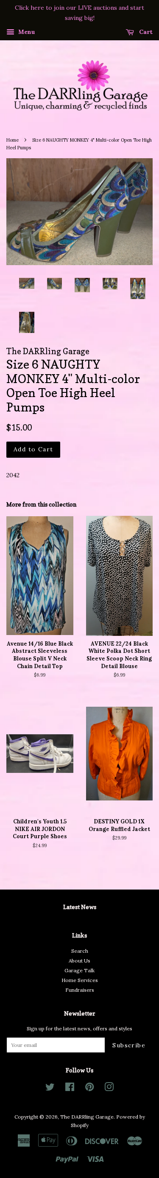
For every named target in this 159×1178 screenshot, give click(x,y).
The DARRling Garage (87, 1117)
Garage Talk (79, 970)
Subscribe (128, 1045)
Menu (26, 32)
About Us (79, 960)
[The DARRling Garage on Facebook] (70, 1089)
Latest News (79, 906)
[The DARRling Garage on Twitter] (50, 1089)
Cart (145, 32)
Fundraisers (79, 990)
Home (12, 140)
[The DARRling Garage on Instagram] (109, 1089)
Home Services (79, 980)
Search (79, 951)
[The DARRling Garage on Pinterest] (89, 1089)
